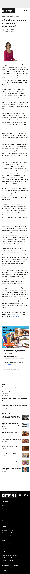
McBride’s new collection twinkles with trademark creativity (11, 416)
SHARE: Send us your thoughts (9, 555)
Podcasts (4, 520)
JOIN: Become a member (7, 560)
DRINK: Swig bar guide (7, 535)
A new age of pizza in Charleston (11, 439)
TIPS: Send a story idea (7, 557)
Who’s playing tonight (7, 543)
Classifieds (4, 518)
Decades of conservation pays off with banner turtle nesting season (15, 405)
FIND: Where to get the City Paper (10, 565)
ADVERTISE (4, 563)
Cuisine (3, 505)
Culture (3, 510)
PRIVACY (4, 570)
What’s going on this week (8, 545)
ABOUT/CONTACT (6, 568)
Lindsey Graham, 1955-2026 (10, 446)
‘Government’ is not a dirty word (11, 461)
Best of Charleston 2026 (9, 454)
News (17, 16)
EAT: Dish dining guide (7, 532)
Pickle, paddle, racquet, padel (10, 387)
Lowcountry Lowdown (8, 16)
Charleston (10, 373)
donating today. (7, 364)
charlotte (15, 373)
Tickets (3, 515)
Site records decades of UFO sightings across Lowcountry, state (10, 425)
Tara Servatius (10, 29)
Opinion (3, 512)
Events (3, 540)
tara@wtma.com (15, 316)
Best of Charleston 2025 (7, 530)
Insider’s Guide (5, 538)
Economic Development (23, 373)
